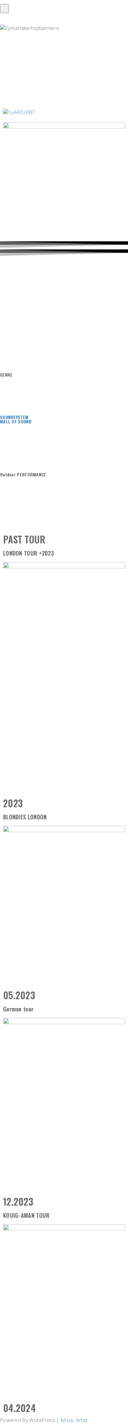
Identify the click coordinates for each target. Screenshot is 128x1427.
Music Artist (74, 1420)
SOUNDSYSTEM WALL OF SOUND (15, 419)
